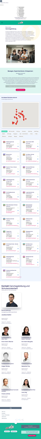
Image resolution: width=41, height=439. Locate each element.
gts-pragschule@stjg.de (10, 238)
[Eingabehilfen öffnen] (1, 1)
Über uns (3, 411)
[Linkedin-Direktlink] (22, 419)
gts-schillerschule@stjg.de (31, 250)
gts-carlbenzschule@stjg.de (31, 161)
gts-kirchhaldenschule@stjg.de (12, 198)
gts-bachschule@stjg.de (11, 161)
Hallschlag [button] (30, 131)
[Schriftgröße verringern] (23, 18)
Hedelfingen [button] (36, 131)
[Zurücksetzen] (1, 5)
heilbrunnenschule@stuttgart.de (32, 186)
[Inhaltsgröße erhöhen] (25, 17)
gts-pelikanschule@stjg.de (31, 225)
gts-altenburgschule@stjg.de (11, 148)
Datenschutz (4, 418)
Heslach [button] (3, 133)
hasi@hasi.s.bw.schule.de (11, 186)
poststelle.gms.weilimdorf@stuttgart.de (13, 277)
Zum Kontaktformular (20, 89)
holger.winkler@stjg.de (6, 373)
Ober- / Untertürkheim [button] (24, 133)
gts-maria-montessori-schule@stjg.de (10, 212)
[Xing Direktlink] (16, 423)
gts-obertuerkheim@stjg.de (31, 212)
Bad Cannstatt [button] (11, 131)
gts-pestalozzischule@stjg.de (12, 225)
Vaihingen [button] (10, 136)
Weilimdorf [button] (21, 136)
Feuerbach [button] (24, 131)
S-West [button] (36, 133)
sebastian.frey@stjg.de (26, 373)
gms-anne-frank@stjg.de (30, 148)
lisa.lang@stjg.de (25, 399)
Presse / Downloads (5, 415)
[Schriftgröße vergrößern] (25, 18)
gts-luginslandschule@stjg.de (31, 198)
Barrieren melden (32, 435)
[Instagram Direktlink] (16, 419)
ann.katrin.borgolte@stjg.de (27, 348)
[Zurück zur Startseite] (20, 22)
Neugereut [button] (15, 133)
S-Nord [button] (31, 133)
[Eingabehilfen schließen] (2, 5)
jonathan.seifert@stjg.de (6, 323)
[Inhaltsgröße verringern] (24, 17)
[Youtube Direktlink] (19, 419)
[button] (20, 114)
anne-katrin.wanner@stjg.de (7, 348)
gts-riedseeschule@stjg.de (31, 238)
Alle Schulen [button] (4, 131)
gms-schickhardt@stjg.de (11, 250)
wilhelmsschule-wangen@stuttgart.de (30, 264)
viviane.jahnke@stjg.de (6, 400)
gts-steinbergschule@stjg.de (11, 263)
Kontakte (3, 413)
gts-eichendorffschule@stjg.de (32, 173)
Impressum (4, 416)
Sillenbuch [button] (4, 136)
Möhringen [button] (9, 133)
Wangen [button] (15, 136)
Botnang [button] (18, 131)
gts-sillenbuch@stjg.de (10, 173)
